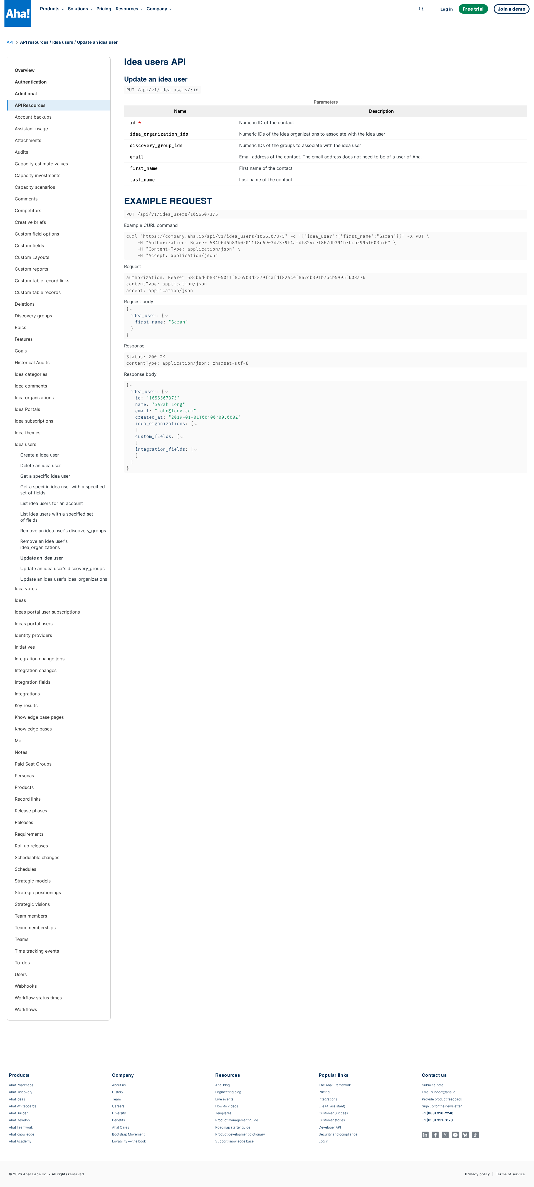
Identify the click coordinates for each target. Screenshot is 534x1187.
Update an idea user (41, 558)
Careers (118, 1106)
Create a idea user (39, 455)
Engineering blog (228, 1092)
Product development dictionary (240, 1134)
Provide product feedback (442, 1099)
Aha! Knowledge (21, 1134)
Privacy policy (477, 1174)
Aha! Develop (19, 1120)
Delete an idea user (40, 465)
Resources (127, 8)
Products (50, 8)
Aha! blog (222, 1085)
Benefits (118, 1120)
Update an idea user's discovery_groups (62, 568)
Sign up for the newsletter (442, 1106)
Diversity (119, 1113)
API (10, 42)
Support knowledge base (234, 1141)
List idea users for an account (51, 503)
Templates (223, 1113)
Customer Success (333, 1113)
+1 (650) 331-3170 (437, 1120)
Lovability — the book (129, 1141)
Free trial (473, 9)
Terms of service (510, 1174)
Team (116, 1099)
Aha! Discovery (21, 1092)
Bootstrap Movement (128, 1134)
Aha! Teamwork (21, 1127)
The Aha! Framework (335, 1085)
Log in (447, 9)
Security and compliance (338, 1134)
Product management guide (236, 1120)
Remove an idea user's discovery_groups (63, 530)
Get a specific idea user (45, 476)
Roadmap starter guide (232, 1127)
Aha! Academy (20, 1141)
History (117, 1092)
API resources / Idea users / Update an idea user (69, 42)
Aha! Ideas (17, 1099)
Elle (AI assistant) (332, 1106)
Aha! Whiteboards (22, 1106)
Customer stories (332, 1120)
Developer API (330, 1127)
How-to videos (226, 1106)
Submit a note (432, 1085)
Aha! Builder (18, 1113)
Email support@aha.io (438, 1092)
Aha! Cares (120, 1127)
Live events (224, 1099)
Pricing (104, 8)
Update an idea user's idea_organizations (63, 579)
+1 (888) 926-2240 (437, 1113)
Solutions (78, 8)
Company (157, 8)
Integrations (328, 1099)
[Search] (421, 9)
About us (119, 1085)
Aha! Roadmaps (21, 1085)
